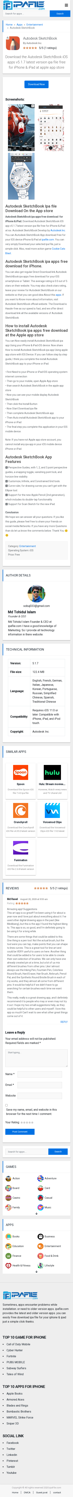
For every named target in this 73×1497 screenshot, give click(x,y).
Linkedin (12, 1455)
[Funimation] (20, 847)
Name (10, 1074)
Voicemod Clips (52, 822)
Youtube (11, 1472)
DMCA (27, 1492)
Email (9, 1085)
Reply (64, 1022)
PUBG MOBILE (16, 1362)
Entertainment (35, 24)
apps (58, 294)
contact (57, 1492)
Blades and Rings (17, 1405)
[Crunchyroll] (20, 809)
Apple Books (15, 1393)
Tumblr (11, 1466)
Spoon (20, 784)
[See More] (36, 1214)
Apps (20, 24)
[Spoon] (20, 771)
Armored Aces (15, 1399)
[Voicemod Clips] (52, 809)
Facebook (13, 1443)
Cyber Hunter (15, 1350)
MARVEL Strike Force (20, 1417)
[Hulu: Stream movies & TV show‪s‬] (52, 771)
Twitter (11, 1449)
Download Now (36, 84)
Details (20, 796)
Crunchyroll (20, 822)
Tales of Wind (15, 1374)
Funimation (20, 860)
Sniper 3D (13, 1423)
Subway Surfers (16, 1368)
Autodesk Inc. (58, 230)
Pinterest (12, 1461)
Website (10, 1095)
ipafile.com (48, 239)
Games (11, 1167)
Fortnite (11, 1356)
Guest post (41, 1492)
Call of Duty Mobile (18, 1344)
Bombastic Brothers (19, 1411)
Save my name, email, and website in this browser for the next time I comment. (31, 1112)
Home (9, 24)
